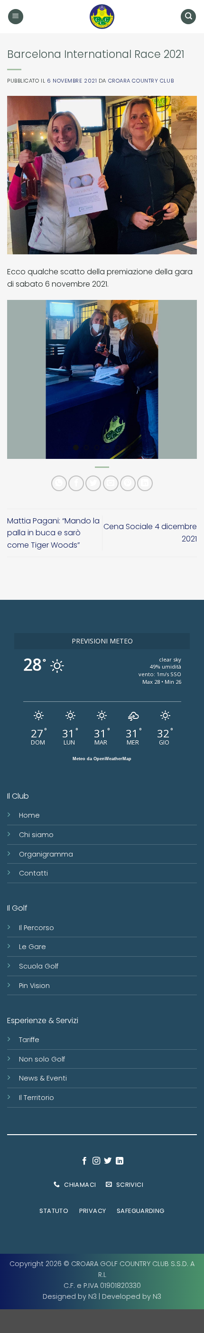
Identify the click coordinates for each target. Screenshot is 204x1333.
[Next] (181, 379)
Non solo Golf (42, 1059)
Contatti (33, 873)
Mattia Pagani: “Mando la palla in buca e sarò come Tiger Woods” (53, 532)
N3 (92, 1296)
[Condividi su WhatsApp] (59, 483)
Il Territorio (36, 1097)
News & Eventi (43, 1078)
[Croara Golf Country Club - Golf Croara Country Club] (102, 16)
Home (29, 815)
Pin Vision (34, 985)
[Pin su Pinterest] (128, 483)
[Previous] (22, 379)
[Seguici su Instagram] (96, 1161)
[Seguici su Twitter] (107, 1161)
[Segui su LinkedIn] (119, 1161)
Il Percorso (36, 927)
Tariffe (29, 1039)
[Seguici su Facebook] (84, 1161)
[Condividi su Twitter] (93, 483)
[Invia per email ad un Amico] (111, 483)
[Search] (188, 17)
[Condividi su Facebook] (76, 483)
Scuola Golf (38, 966)
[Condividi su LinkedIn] (145, 483)
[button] (15, 17)
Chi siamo (36, 834)
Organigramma (46, 854)
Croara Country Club (141, 80)
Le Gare (32, 946)
